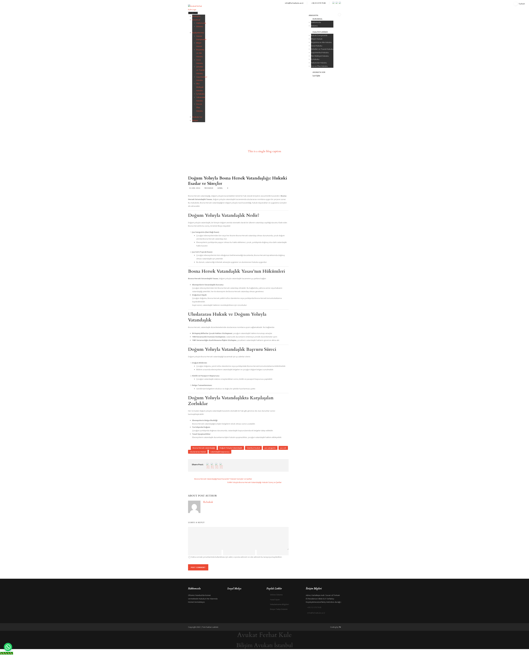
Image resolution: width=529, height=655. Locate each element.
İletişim (195, 120)
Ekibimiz (199, 26)
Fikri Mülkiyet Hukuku (199, 87)
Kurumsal (196, 19)
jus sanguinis (270, 448)
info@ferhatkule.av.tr (294, 3)
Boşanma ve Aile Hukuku (200, 53)
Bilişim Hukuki (316, 39)
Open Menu (193, 13)
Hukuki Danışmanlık (319, 35)
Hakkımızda (201, 23)
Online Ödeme (276, 594)
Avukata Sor (197, 117)
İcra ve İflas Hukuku (199, 107)
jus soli (283, 448)
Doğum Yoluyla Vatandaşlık (231, 448)
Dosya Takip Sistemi (279, 609)
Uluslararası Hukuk (198, 451)
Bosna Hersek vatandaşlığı (204, 448)
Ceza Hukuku (316, 45)
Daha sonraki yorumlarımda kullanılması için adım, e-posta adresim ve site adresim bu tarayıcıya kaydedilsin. (236, 557)
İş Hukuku (200, 94)
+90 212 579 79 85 (318, 3)
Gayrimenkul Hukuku (320, 52)
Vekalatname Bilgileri (279, 604)
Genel (220, 188)
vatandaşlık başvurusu (220, 451)
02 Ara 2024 (194, 188)
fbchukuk (208, 188)
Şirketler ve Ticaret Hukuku (200, 70)
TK (340, 627)
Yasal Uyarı (275, 599)
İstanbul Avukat (253, 448)
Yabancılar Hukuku (319, 62)
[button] (8, 647)
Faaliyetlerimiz (198, 32)
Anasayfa (196, 16)
